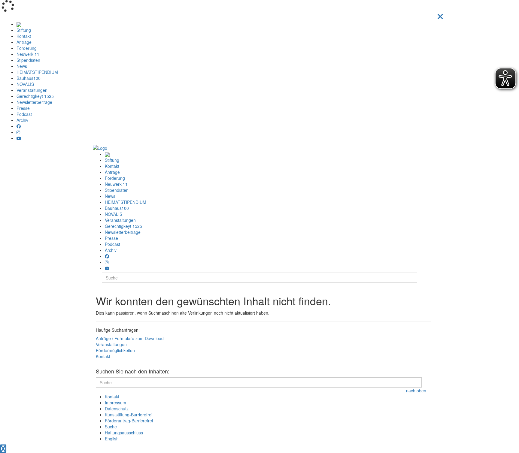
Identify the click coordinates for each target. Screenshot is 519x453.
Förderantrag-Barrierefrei (129, 421)
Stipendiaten (28, 60)
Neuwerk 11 (28, 54)
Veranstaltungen (32, 90)
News (22, 66)
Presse (23, 108)
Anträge (24, 42)
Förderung (27, 48)
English (112, 439)
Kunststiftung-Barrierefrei (128, 415)
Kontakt (24, 36)
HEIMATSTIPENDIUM (37, 72)
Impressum (115, 403)
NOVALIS (25, 84)
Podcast (24, 114)
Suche (111, 427)
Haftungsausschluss (124, 433)
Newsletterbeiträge (34, 102)
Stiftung (24, 30)
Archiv (22, 120)
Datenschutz (117, 409)
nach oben (416, 391)
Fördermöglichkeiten (115, 350)
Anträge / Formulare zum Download (130, 338)
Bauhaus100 (29, 78)
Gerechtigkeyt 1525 (35, 96)
